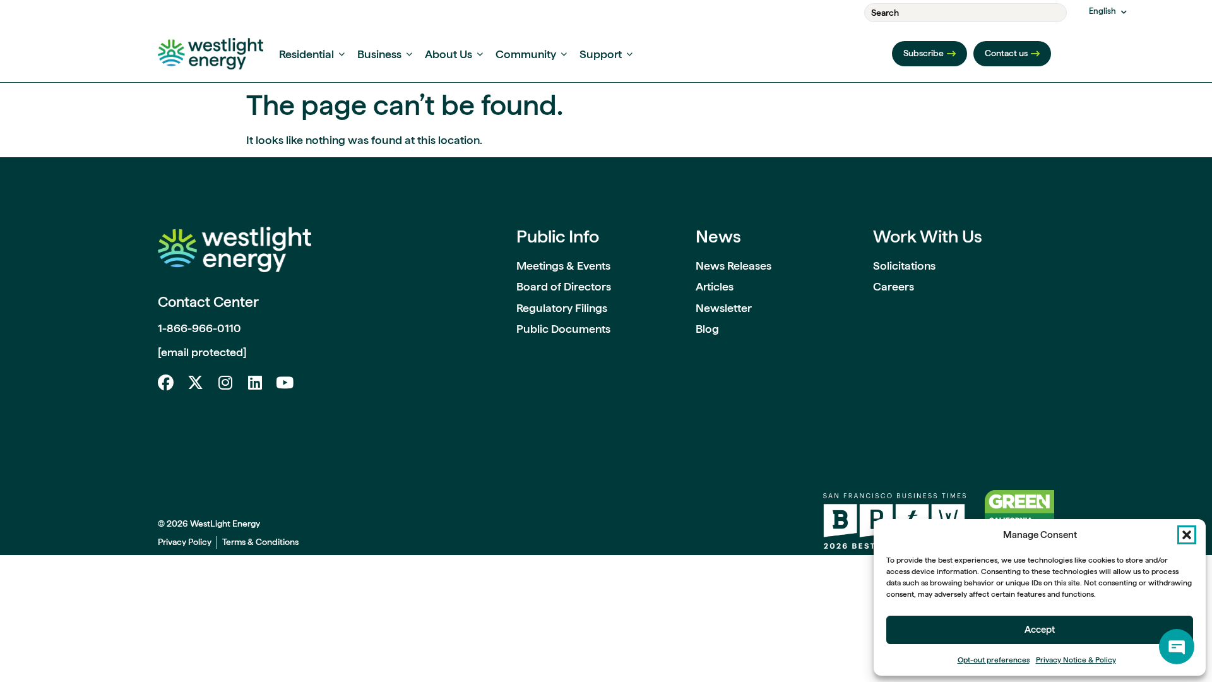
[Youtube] (284, 382)
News (718, 236)
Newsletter (724, 307)
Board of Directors (563, 286)
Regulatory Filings (561, 307)
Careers (893, 286)
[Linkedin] (255, 382)
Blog (707, 328)
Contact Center (208, 302)
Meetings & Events (563, 265)
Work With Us (927, 236)
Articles (715, 286)
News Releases (733, 265)
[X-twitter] (195, 382)
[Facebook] (166, 382)
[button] (1186, 535)
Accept (1040, 629)
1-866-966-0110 (199, 328)
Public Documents (563, 328)
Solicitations (904, 265)
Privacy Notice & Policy (1076, 659)
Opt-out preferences (994, 659)
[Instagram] (225, 382)
